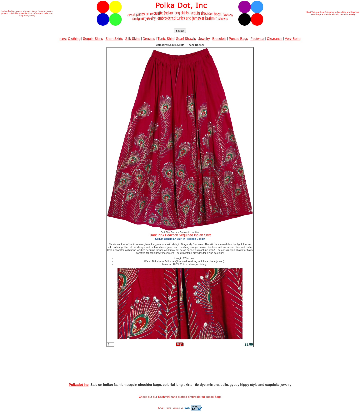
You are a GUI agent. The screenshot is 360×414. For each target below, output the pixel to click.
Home (168, 408)
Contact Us (178, 408)
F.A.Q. (161, 408)
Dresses (149, 38)
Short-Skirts (114, 38)
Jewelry (204, 38)
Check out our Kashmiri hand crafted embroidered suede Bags (180, 396)
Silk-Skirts (132, 38)
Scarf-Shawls (186, 38)
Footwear (257, 38)
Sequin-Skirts (93, 38)
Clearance (274, 38)
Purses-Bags (238, 38)
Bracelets (219, 38)
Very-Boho (292, 38)
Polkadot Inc (79, 384)
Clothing (74, 38)
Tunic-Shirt (166, 38)
